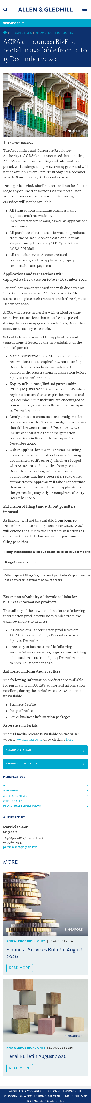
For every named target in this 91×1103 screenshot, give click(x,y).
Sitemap (81, 1096)
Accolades (33, 1091)
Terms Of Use (72, 1091)
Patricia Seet (15, 827)
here (70, 739)
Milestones (52, 1091)
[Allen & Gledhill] (45, 9)
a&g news (11, 790)
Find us (68, 1096)
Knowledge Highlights (54, 32)
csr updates (13, 801)
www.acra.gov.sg (29, 739)
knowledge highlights (22, 806)
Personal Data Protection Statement (32, 1096)
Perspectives (21, 32)
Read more (19, 968)
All (5, 785)
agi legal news (15, 795)
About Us (16, 1091)
